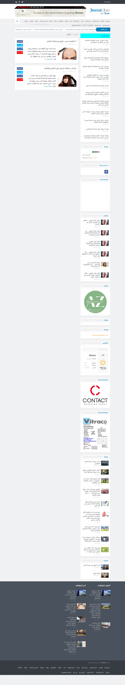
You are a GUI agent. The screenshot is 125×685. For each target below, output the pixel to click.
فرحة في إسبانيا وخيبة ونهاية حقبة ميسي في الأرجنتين (92, 503)
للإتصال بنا (90, 25)
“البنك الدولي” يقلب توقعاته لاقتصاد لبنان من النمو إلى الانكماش (97, 41)
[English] (96, 152)
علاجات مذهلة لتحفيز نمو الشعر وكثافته (60, 68)
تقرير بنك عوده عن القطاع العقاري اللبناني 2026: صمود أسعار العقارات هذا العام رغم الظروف (29, 29)
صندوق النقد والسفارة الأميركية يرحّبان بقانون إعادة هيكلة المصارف (96, 58)
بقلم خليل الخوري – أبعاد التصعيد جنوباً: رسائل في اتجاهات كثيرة (92, 275)
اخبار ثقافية (76, 21)
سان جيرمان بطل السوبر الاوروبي (92, 462)
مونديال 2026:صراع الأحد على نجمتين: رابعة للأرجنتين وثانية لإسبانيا (91, 528)
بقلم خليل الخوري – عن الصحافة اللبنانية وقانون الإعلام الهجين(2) (92, 233)
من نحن (84, 25)
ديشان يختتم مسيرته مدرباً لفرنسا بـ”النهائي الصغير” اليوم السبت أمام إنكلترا (91, 539)
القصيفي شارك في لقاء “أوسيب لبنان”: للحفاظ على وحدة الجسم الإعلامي (96, 50)
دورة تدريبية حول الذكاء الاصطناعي (97, 129)
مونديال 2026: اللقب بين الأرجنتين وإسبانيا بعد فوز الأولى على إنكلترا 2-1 (92, 550)
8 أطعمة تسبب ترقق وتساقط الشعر (61, 41)
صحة (71, 21)
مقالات (66, 21)
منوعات (26, 21)
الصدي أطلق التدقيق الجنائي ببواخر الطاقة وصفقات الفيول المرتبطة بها (97, 93)
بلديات (82, 21)
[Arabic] (93, 152)
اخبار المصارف (95, 21)
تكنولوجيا (60, 21)
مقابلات (31, 21)
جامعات (51, 21)
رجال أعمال (88, 21)
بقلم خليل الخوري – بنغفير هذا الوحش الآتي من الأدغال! (91, 222)
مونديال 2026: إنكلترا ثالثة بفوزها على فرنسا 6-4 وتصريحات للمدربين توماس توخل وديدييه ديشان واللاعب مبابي (91, 516)
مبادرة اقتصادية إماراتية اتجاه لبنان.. (97, 85)
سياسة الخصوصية (76, 25)
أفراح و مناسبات (43, 21)
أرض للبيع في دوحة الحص (91, 565)
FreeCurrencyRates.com (100, 335)
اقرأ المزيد (49, 59)
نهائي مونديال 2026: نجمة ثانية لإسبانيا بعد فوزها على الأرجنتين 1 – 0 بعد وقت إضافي (91, 492)
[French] (98, 152)
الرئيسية (107, 21)
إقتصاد (102, 21)
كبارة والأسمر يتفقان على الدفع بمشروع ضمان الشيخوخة (94, 626)
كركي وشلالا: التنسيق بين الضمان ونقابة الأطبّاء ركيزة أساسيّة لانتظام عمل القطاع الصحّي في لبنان (95, 103)
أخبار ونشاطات (106, 25)
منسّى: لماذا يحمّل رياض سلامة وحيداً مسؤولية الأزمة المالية (96, 121)
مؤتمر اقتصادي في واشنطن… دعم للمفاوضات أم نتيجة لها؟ (91, 264)
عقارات (36, 21)
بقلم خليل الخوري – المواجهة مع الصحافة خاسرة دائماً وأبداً (93, 243)
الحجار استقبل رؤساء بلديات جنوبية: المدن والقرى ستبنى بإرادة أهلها (95, 112)
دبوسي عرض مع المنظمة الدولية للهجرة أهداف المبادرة (70, 29)
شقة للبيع (96, 573)
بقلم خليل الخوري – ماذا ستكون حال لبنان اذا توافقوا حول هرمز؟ (91, 254)
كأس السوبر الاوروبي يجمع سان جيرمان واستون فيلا (91, 471)
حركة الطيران (97, 25)
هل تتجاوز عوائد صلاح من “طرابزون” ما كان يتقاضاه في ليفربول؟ (91, 480)
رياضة (55, 21)
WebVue (104, 663)
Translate (94, 157)
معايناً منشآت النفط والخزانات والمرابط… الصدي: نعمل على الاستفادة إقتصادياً (95, 136)
